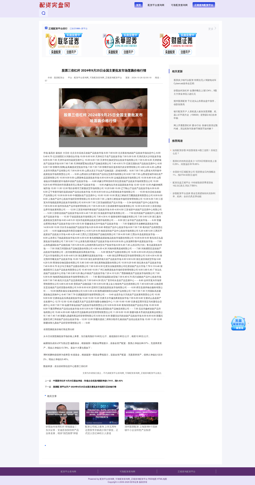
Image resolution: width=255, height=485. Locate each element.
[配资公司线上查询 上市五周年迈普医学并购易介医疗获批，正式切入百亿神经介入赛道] (102, 413)
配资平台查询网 (156, 5)
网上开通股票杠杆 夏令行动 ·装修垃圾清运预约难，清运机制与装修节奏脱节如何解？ (196, 127)
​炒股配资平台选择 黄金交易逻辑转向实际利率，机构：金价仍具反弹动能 (194, 195)
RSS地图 (152, 478)
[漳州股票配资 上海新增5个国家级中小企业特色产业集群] (141, 413)
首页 (138, 5)
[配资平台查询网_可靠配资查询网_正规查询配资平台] (55, 4)
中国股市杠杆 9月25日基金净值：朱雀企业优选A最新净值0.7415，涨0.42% (88, 380)
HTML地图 (162, 478)
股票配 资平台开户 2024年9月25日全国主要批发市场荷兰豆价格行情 (84, 386)
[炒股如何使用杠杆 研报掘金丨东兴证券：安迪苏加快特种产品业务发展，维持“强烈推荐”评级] (62, 413)
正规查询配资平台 (203, 5)
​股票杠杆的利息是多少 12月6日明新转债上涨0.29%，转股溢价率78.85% (195, 162)
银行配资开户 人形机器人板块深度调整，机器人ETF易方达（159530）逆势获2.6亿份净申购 (195, 114)
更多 (211, 29)
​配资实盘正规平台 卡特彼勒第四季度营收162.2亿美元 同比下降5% (193, 184)
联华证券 (134, 481)
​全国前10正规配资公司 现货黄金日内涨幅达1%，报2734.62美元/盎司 (194, 173)
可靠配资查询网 (179, 5)
